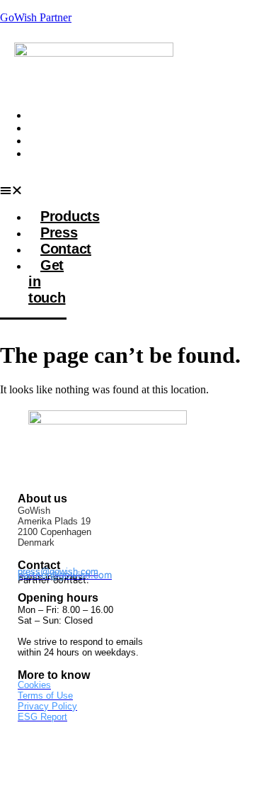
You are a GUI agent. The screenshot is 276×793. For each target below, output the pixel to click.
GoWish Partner (35, 17)
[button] (33, 190)
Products (53, 115)
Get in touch (43, 159)
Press (43, 128)
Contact (49, 141)
